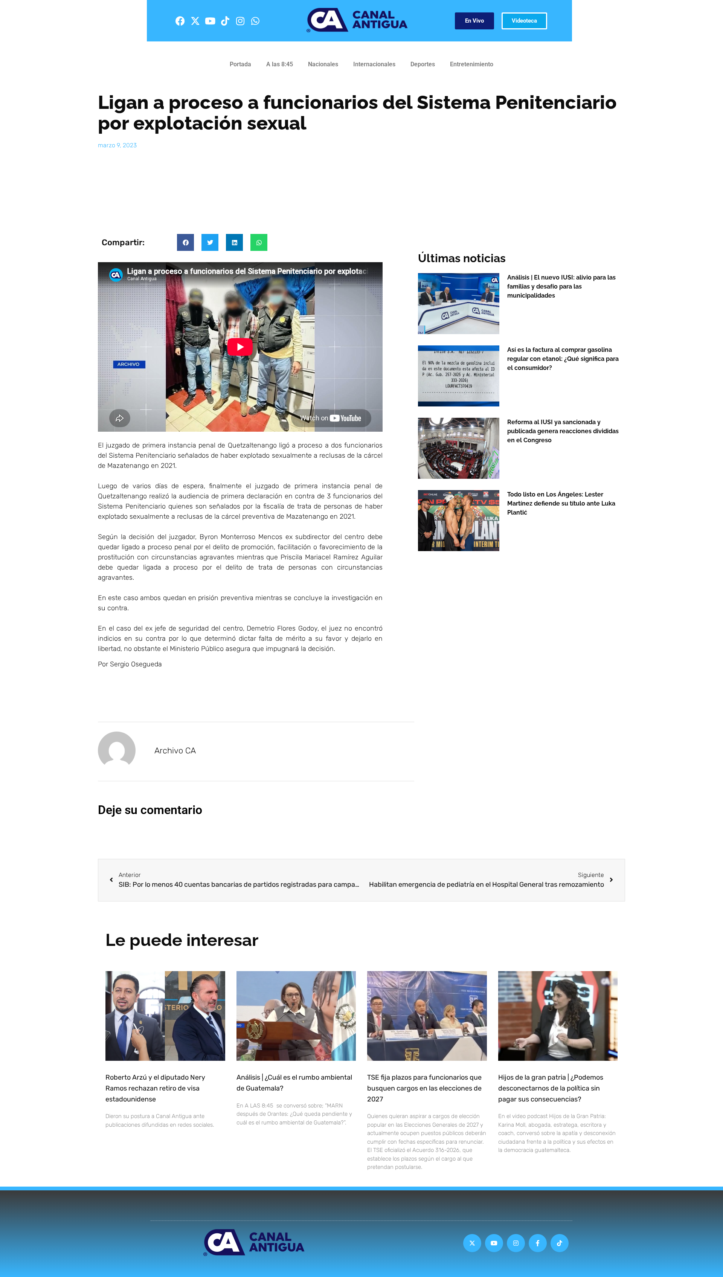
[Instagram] (240, 20)
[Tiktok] (225, 20)
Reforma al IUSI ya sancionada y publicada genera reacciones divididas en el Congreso (563, 431)
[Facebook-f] (538, 1243)
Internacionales (374, 64)
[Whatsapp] (255, 20)
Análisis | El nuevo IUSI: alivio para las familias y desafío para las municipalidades (561, 286)
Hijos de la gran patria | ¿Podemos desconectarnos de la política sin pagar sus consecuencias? (550, 1088)
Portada (240, 64)
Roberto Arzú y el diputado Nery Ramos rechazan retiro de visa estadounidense (155, 1088)
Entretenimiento (471, 64)
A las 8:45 (279, 64)
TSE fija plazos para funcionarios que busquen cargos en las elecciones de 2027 (424, 1088)
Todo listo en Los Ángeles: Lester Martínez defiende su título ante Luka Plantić (561, 503)
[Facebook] (180, 20)
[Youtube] (210, 20)
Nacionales (323, 64)
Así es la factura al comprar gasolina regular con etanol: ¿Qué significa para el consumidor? (563, 358)
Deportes (422, 64)
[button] (185, 242)
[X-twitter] (195, 20)
